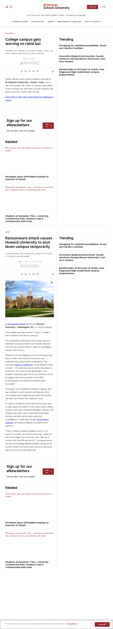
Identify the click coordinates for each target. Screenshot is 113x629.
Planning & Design (20, 21)
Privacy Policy (72, 624)
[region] (56, 624)
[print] (53, 71)
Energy (51, 21)
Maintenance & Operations (69, 21)
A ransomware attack (15, 324)
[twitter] (29, 71)
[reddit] (33, 71)
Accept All (102, 624)
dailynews (9, 33)
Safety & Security (93, 21)
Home (7, 232)
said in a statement (24, 365)
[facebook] (22, 71)
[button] (7, 7)
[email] (37, 71)
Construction (37, 21)
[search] (11, 7)
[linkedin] (25, 71)
